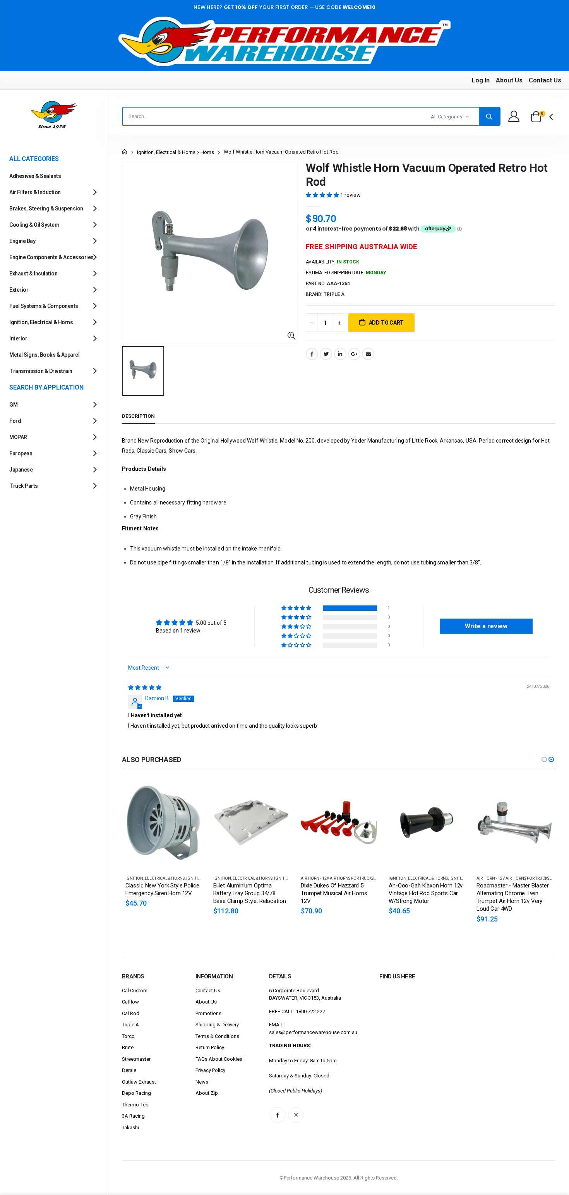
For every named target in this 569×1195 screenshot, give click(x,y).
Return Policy (209, 1047)
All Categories (446, 117)
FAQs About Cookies (218, 1059)
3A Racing (133, 1116)
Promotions (208, 1013)
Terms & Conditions (217, 1036)
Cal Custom (134, 990)
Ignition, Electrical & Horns (155, 878)
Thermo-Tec (135, 1105)
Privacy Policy (210, 1070)
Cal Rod (130, 1013)
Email (368, 354)
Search (489, 116)
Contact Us (545, 80)
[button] (323, 195)
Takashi (130, 1127)
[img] (144, 687)
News (201, 1082)
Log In (481, 80)
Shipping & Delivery (217, 1024)
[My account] (513, 116)
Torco (128, 1036)
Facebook (312, 354)
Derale (129, 1070)
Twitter (326, 354)
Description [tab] (138, 416)
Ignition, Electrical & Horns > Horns (175, 152)
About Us (509, 80)
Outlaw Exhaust (139, 1082)
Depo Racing (136, 1093)
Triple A (130, 1024)
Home (125, 152)
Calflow (130, 1002)
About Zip (206, 1093)
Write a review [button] (486, 626)
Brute (128, 1047)
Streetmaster (136, 1059)
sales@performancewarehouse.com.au (313, 1032)
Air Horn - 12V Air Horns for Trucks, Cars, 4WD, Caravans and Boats (370, 878)
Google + (354, 354)
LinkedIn (340, 354)
